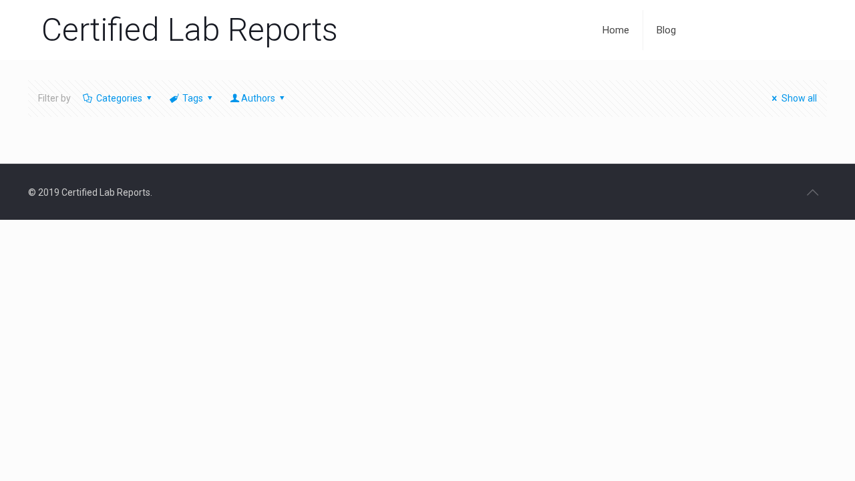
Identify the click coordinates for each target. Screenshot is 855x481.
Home (616, 30)
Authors (258, 98)
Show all (799, 98)
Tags (192, 98)
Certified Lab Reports (189, 30)
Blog (666, 30)
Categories (119, 98)
